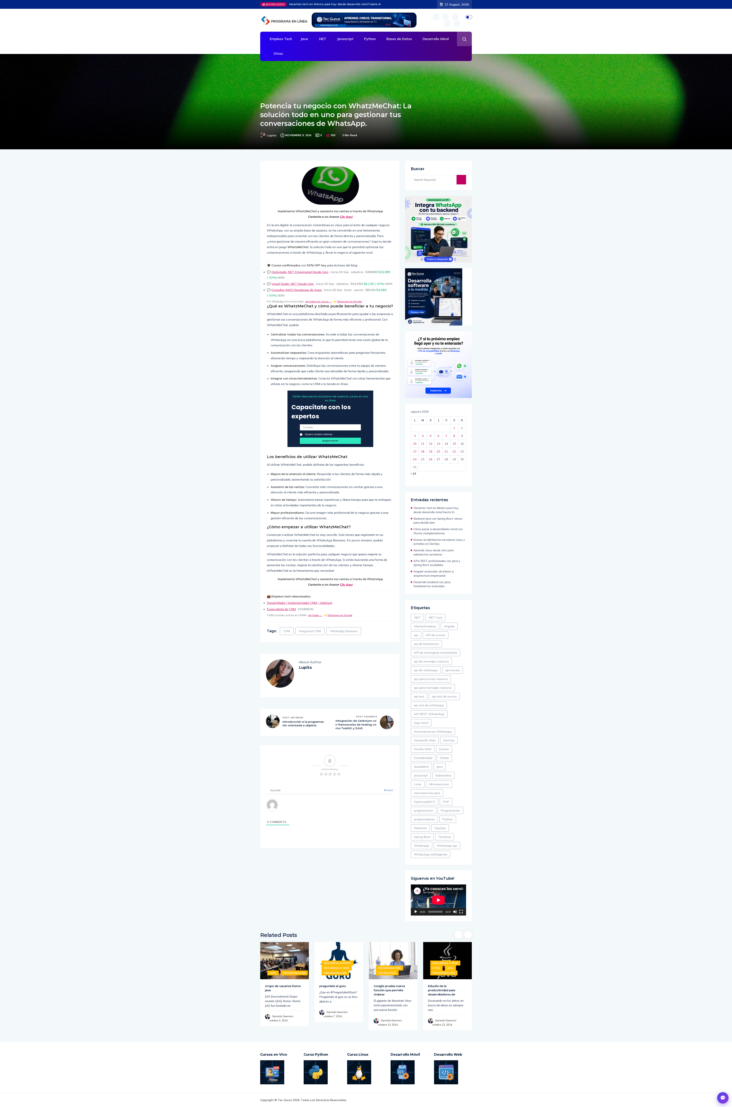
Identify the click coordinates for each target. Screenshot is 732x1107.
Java (304, 39)
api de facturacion (426, 644)
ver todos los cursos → (318, 301)
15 (454, 443)
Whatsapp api (447, 845)
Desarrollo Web (425, 740)
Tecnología (387, 972)
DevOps (449, 740)
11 (422, 443)
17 (415, 451)
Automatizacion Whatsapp (433, 731)
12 (430, 443)
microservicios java (427, 793)
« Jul (413, 473)
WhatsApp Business (343, 631)
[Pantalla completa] (461, 912)
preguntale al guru (332, 986)
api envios (452, 670)
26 (430, 459)
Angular (449, 626)
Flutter (444, 758)
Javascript (345, 39)
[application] (438, 900)
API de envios (435, 635)
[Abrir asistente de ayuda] (723, 1098)
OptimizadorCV (424, 802)
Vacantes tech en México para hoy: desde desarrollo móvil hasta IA (436, 510)
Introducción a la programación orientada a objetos (303, 723)
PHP (446, 802)
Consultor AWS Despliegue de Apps (296, 290)
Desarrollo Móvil (436, 39)
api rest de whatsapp (429, 705)
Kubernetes (443, 775)
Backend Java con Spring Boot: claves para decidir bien (322, 4)
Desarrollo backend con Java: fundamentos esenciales (432, 584)
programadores (424, 819)
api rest (419, 696)
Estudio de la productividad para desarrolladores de (441, 990)
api (416, 635)
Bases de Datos (399, 39)
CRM (286, 631)
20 (438, 451)
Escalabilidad (423, 758)
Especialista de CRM (281, 609)
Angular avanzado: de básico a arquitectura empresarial (433, 573)
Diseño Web (422, 749)
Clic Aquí (346, 217)
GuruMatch (421, 767)
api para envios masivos (431, 679)
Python (370, 39)
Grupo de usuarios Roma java (283, 988)
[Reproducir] (416, 912)
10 (415, 443)
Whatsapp (421, 845)
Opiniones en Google (349, 301)
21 (446, 451)
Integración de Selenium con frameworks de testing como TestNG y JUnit (356, 724)
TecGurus (444, 837)
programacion (423, 810)
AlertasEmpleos (425, 626)
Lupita (271, 135)
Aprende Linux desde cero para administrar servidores (433, 552)
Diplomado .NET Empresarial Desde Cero (299, 272)
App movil (421, 723)
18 (422, 451)
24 (415, 459)
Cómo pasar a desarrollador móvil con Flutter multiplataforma (438, 531)
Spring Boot (422, 837)
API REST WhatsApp (429, 714)
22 (454, 451)
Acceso (388, 790)
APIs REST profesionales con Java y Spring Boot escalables (436, 563)
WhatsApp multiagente (430, 854)
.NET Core (435, 617)
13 (438, 443)
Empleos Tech (281, 39)
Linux (417, 784)
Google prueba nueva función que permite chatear (389, 990)
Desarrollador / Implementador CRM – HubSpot (299, 603)
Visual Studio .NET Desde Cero (292, 284)
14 (446, 443)
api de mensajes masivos (431, 661)
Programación (450, 810)
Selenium (420, 828)
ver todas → (315, 615)
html (436, 968)
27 (438, 459)
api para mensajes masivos (433, 688)
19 (430, 451)
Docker (444, 749)
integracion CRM (310, 631)
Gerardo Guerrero (282, 1016)
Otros (278, 53)
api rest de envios (444, 696)
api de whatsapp (426, 670)
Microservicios (439, 784)
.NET (322, 39)
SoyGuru (440, 828)
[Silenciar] (455, 912)
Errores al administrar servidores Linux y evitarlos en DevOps (439, 542)
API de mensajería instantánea (435, 652)
